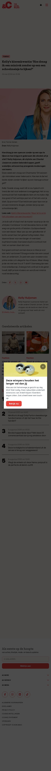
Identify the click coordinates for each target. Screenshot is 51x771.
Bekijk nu (14, 403)
